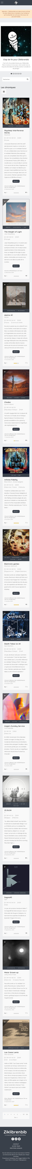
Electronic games (11, 564)
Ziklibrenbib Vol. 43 (16, 63)
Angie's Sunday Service (14, 726)
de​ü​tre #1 (8, 315)
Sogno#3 (8, 897)
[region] (16, 46)
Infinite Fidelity (11, 480)
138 (27, 1114)
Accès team (16, 1146)
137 (24, 1114)
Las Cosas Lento (11, 1052)
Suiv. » (16, 1117)
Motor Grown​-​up (11, 972)
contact (16, 1144)
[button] (16, 65)
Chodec (7, 402)
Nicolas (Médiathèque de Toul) (13, 270)
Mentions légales (16, 1148)
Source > (16, 181)
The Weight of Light (13, 232)
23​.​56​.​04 (7, 810)
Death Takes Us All (12, 644)
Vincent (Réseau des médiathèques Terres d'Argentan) (14, 186)
